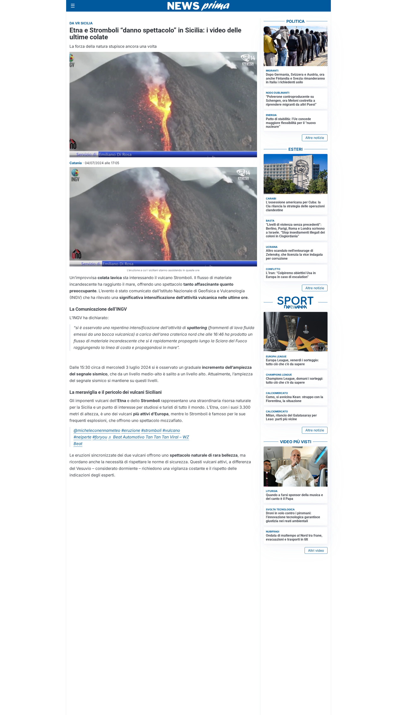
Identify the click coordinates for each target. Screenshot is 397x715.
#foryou (99, 436)
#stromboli (151, 430)
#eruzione (130, 430)
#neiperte (82, 436)
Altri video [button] (316, 550)
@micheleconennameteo (97, 430)
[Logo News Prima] (198, 6)
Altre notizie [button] (314, 138)
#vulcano (171, 430)
